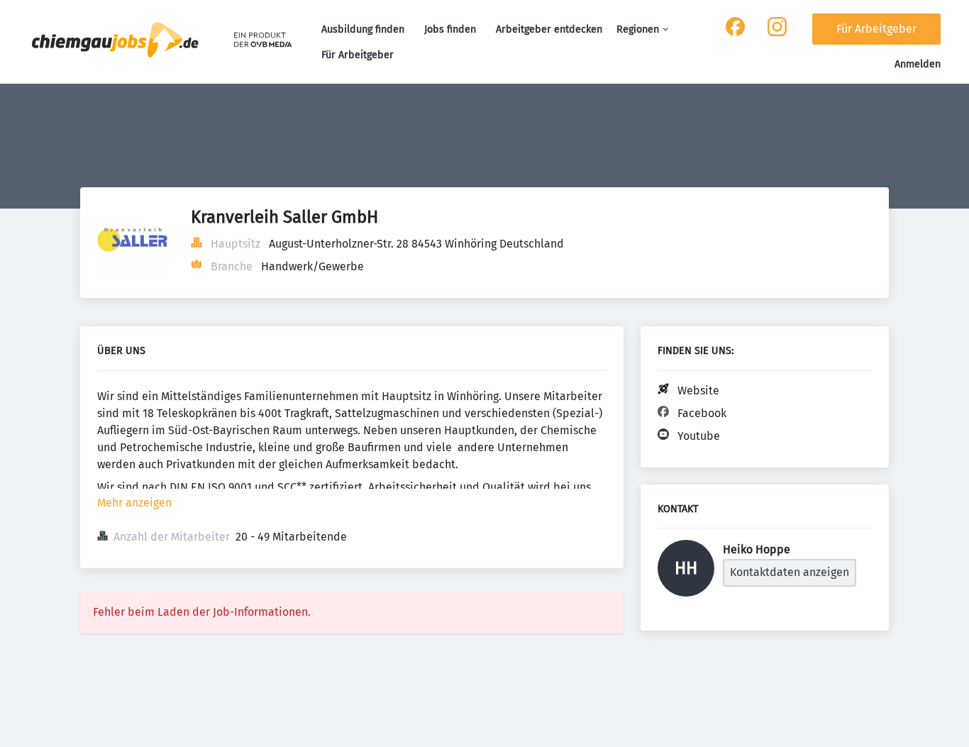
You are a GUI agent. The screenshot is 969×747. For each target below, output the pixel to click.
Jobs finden (450, 29)
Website (698, 390)
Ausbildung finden (362, 29)
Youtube (698, 436)
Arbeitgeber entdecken (549, 29)
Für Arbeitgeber (357, 55)
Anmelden (918, 64)
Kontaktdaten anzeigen (789, 572)
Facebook (701, 413)
